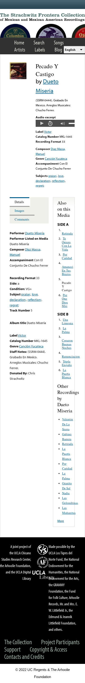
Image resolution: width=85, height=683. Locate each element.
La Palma (66, 330)
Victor (47, 131)
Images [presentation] (19, 210)
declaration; (43, 181)
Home (19, 42)
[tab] (20, 201)
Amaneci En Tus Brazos (67, 270)
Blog (58, 49)
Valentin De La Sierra (67, 424)
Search (39, 42)
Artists (19, 49)
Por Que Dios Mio (65, 300)
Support (12, 649)
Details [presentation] (19, 202)
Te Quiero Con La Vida (66, 244)
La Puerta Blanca (66, 373)
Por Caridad (67, 256)
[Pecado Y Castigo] (18, 78)
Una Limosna (67, 321)
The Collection (18, 642)
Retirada (67, 233)
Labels (40, 49)
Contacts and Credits (24, 656)
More (60, 521)
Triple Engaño (67, 363)
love (61, 176)
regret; (40, 185)
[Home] (42, 17)
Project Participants (60, 642)
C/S (43, 549)
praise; (52, 176)
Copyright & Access (48, 649)
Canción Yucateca (56, 158)
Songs (59, 42)
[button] (42, 123)
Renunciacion (71, 356)
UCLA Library (43, 575)
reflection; (58, 181)
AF (43, 562)
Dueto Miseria (34, 233)
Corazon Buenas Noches (67, 344)
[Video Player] (55, 123)
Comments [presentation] (22, 219)
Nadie (66, 493)
